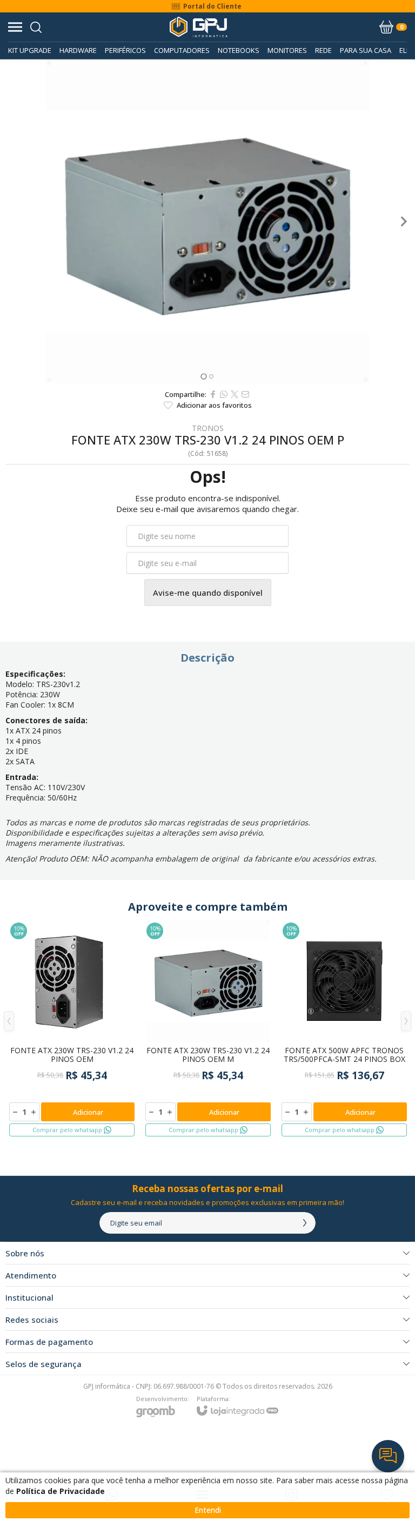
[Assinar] (305, 1223)
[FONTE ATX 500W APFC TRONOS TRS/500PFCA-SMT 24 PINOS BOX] (344, 1029)
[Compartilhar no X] (234, 394)
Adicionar (88, 1112)
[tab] (203, 376)
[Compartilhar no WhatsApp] (223, 394)
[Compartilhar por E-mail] (245, 394)
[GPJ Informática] (198, 27)
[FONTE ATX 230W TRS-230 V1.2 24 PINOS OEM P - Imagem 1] (207, 221)
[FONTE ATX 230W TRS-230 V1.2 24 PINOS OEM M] (208, 1029)
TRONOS (208, 428)
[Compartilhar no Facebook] (213, 394)
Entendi (208, 1510)
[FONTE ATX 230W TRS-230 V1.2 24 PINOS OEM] (72, 1029)
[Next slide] (403, 221)
